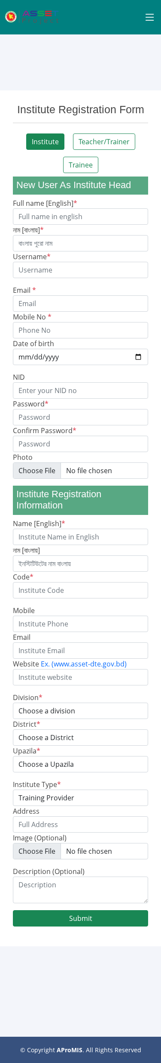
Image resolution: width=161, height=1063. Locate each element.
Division (28, 697)
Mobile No (32, 317)
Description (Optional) (49, 871)
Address (26, 811)
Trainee (81, 165)
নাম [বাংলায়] (28, 230)
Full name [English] (45, 203)
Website (70, 664)
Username (32, 256)
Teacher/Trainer (104, 141)
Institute (45, 141)
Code (23, 577)
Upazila (26, 751)
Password (31, 404)
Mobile (24, 610)
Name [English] (39, 523)
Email (24, 290)
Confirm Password (44, 430)
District (26, 724)
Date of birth (33, 343)
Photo (23, 457)
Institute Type (37, 784)
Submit (80, 918)
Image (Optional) (40, 838)
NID (19, 377)
